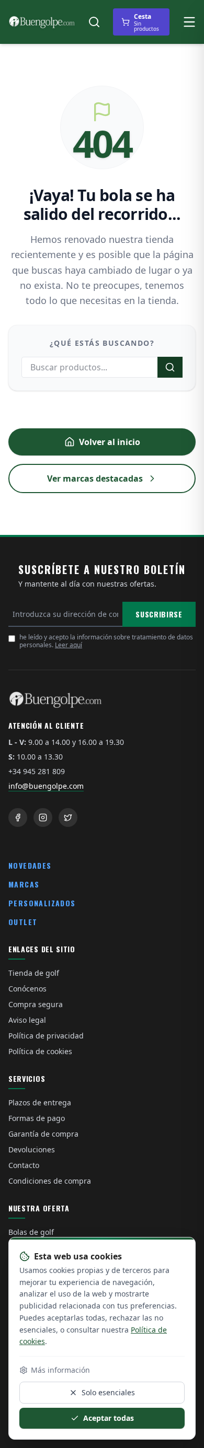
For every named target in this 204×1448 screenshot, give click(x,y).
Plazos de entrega (39, 1102)
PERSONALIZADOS (42, 902)
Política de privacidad (46, 1036)
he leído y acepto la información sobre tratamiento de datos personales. (106, 641)
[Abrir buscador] (94, 21)
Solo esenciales (108, 1392)
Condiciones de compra (49, 1181)
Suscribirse (159, 614)
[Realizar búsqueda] (170, 367)
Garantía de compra (43, 1134)
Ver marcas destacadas (95, 478)
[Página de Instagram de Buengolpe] (42, 817)
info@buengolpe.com (46, 786)
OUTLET (22, 921)
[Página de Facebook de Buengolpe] (17, 817)
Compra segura (35, 1004)
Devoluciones (31, 1149)
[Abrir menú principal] (189, 21)
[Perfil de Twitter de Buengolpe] (68, 817)
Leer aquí (68, 644)
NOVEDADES (30, 865)
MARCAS (23, 884)
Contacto (23, 1165)
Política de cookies (40, 1051)
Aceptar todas (108, 1418)
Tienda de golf (33, 973)
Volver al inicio (109, 442)
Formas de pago (36, 1118)
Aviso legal (27, 1020)
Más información (60, 1370)
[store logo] (41, 21)
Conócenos (27, 989)
